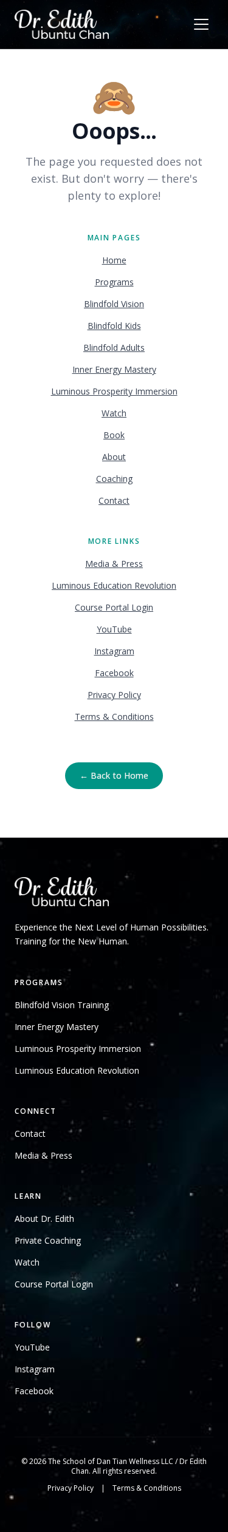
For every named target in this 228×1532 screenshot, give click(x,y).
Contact (114, 500)
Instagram (114, 651)
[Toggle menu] (201, 24)
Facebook (114, 673)
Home (114, 260)
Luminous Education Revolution (114, 585)
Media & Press (114, 563)
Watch (114, 413)
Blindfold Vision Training (62, 1005)
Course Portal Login (114, 607)
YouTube (114, 629)
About (114, 457)
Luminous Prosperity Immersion (114, 391)
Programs (114, 282)
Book (114, 435)
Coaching (114, 478)
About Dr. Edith (44, 1218)
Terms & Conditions (114, 716)
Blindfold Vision (114, 304)
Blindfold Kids (114, 325)
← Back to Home (114, 775)
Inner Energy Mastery (114, 369)
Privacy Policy (114, 694)
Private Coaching (48, 1240)
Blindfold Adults (114, 347)
